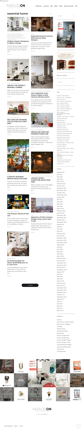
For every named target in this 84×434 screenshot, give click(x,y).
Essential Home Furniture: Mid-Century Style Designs (42, 38)
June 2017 (60, 304)
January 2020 (61, 261)
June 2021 (60, 229)
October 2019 (61, 267)
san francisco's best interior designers (65, 156)
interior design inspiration (65, 131)
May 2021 (60, 231)
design (72, 116)
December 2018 (61, 288)
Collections (46, 6)
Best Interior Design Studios (16, 34)
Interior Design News (11, 37)
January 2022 (61, 213)
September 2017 (62, 297)
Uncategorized (61, 351)
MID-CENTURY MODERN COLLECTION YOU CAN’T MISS (17, 121)
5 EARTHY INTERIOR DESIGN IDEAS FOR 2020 (17, 178)
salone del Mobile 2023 (64, 347)
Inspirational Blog (20, 35)
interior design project (64, 135)
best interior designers (64, 106)
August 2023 (60, 172)
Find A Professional (8, 426)
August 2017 (60, 299)
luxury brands (61, 142)
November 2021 (61, 217)
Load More (30, 285)
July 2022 (59, 199)
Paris (72, 152)
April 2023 (60, 179)
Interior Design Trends (11, 39)
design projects (62, 122)
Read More (9, 54)
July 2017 (59, 301)
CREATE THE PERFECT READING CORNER (16, 86)
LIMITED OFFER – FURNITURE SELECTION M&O (40, 180)
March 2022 (60, 208)
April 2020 (60, 254)
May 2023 (60, 177)
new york (60, 150)
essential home (61, 124)
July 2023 (59, 174)
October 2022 (61, 193)
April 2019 (60, 279)
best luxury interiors (63, 110)
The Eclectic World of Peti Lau (18, 215)
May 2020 (60, 251)
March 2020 (60, 256)
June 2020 (60, 249)
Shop (76, 6)
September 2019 (62, 270)
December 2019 (61, 263)
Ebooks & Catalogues (69, 6)
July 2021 (59, 227)
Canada (59, 116)
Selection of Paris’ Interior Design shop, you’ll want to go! (42, 219)
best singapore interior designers (63, 114)
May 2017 (60, 306)
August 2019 (60, 272)
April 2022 (60, 206)
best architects (62, 99)
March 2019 (60, 281)
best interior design (63, 103)
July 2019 (59, 274)
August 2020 (60, 245)
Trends (60, 6)
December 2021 (61, 215)
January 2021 (61, 236)
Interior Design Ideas (17, 36)
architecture (61, 97)
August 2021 (60, 224)
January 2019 (61, 285)
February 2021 (61, 233)
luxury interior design (63, 148)
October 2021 (61, 220)
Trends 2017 (61, 163)
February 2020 (61, 258)
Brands (55, 6)
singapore (60, 158)
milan (72, 148)
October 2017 (61, 294)
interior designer (62, 127)
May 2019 (60, 276)
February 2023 (61, 183)
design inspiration (62, 118)
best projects (61, 112)
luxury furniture (62, 144)
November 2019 (61, 265)
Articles (8, 34)
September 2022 (62, 195)
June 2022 (60, 202)
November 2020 (61, 240)
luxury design (70, 142)
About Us (16, 426)
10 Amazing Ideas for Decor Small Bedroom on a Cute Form (17, 263)
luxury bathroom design (64, 344)
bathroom (68, 97)
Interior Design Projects (20, 37)
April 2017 (60, 308)
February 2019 (61, 283)
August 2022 (60, 197)
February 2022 (61, 211)
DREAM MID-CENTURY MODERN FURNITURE (40, 133)
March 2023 (60, 181)
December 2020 (61, 238)
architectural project (63, 95)
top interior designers (63, 161)
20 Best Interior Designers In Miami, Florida (18, 42)
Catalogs (59, 326)
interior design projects (64, 137)
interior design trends (63, 139)
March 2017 (60, 310)
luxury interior (62, 146)
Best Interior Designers (11, 35)
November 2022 (61, 190)
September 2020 (62, 242)
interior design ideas (63, 129)
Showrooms (60, 349)
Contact (21, 426)
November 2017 (61, 292)
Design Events (61, 329)
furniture (69, 124)
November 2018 (61, 290)
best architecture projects (65, 101)
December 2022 (61, 188)
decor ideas (66, 116)
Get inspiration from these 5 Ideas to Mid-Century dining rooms (40, 95)
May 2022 (60, 204)
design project (61, 120)
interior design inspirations (65, 133)
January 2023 (61, 186)
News (51, 6)
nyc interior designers (63, 152)
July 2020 (59, 247)
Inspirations (38, 6)
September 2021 (62, 222)
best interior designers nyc (65, 108)
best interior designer (63, 105)
